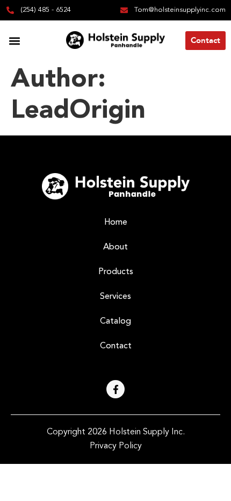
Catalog (115, 321)
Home (115, 222)
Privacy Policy (116, 446)
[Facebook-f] (115, 389)
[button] (14, 40)
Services (115, 296)
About (115, 247)
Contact (116, 346)
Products (115, 272)
